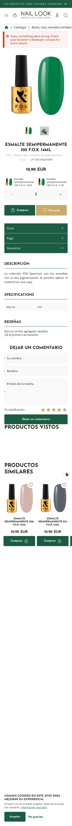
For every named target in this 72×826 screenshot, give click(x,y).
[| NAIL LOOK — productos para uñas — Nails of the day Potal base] (36, 15)
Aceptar (15, 816)
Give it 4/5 (59, 410)
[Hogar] (6, 27)
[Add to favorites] (31, 485)
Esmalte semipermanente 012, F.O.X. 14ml (52, 521)
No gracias (35, 816)
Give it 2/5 (48, 410)
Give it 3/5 (53, 410)
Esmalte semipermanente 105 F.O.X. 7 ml (52, 182)
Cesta (15, 15)
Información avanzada (34, 807)
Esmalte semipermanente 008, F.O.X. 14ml (19, 521)
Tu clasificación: (14, 409)
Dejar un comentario (36, 419)
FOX (8, 155)
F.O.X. (23, 159)
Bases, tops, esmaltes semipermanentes (38, 155)
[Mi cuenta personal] (57, 15)
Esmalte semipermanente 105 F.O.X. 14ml (19, 182)
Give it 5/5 (64, 410)
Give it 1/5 (43, 410)
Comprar (23, 210)
